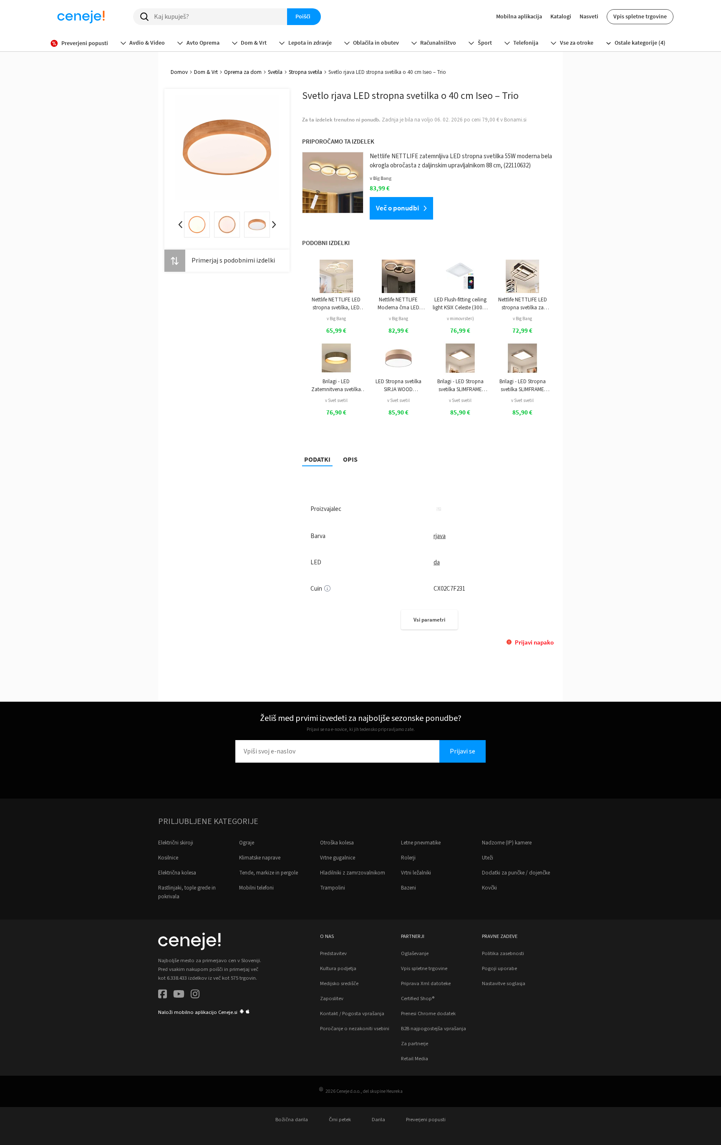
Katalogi (560, 16)
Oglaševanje (415, 953)
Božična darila (291, 1119)
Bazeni (408, 888)
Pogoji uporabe (499, 968)
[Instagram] (195, 995)
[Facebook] (162, 995)
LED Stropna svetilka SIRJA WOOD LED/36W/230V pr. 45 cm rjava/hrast (398, 385)
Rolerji (408, 858)
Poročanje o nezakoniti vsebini (354, 1028)
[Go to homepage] (81, 16)
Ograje (246, 843)
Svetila (275, 72)
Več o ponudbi (397, 207)
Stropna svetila (305, 72)
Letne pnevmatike (421, 843)
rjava (440, 536)
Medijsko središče (339, 983)
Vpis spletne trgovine (640, 16)
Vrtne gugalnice (337, 858)
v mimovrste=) (460, 319)
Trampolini (332, 888)
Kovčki (489, 888)
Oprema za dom (243, 72)
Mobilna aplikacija (519, 16)
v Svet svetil (336, 400)
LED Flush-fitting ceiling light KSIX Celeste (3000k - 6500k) (460, 303)
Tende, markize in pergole (268, 873)
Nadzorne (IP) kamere (507, 843)
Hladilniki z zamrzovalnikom (352, 873)
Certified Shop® (417, 998)
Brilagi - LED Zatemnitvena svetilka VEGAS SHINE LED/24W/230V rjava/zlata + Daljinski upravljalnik (336, 385)
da (437, 562)
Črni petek (340, 1119)
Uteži (487, 858)
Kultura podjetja (338, 968)
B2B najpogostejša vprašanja (433, 1028)
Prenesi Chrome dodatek (428, 1013)
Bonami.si (515, 120)
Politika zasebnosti (503, 953)
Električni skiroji (175, 843)
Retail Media (414, 1058)
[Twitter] (178, 995)
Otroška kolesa (337, 843)
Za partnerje (414, 1043)
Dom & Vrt (206, 72)
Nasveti (589, 16)
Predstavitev (333, 953)
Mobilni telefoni (256, 888)
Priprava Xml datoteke (426, 983)
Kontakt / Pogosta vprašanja (352, 1013)
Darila (378, 1119)
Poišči (302, 16)
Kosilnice (168, 858)
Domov (179, 72)
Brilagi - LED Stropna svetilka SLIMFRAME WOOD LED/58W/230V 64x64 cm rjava (460, 385)
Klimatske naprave (259, 858)
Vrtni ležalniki (416, 873)
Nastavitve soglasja (503, 983)
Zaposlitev (331, 998)
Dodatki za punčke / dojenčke (516, 873)
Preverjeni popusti (426, 1119)
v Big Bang (336, 319)
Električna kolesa (177, 873)
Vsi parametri (429, 619)
